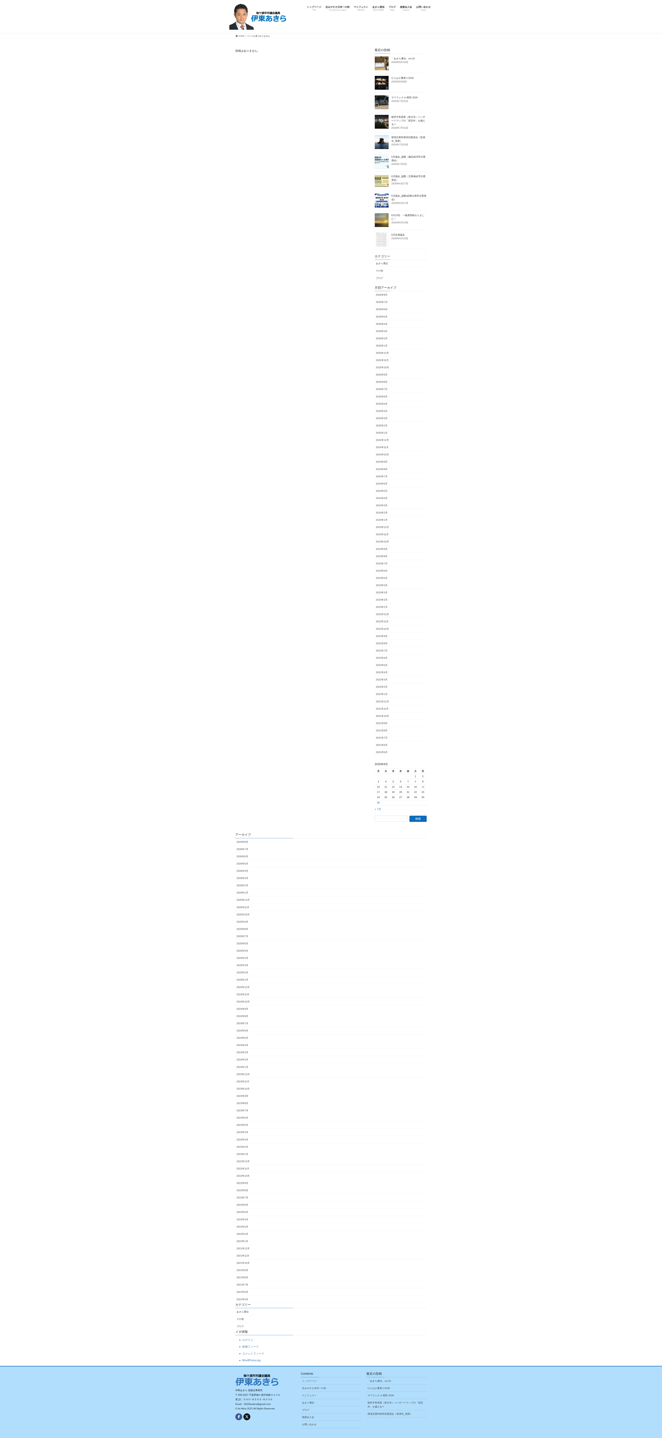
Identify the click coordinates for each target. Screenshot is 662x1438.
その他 (379, 270)
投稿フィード (250, 1346)
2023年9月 (382, 549)
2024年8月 (382, 469)
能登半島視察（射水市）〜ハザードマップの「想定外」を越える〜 (408, 121)
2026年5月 (382, 316)
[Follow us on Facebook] (238, 1416)
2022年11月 (382, 621)
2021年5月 (382, 752)
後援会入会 (308, 1417)
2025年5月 (382, 403)
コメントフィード (253, 1353)
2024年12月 (382, 440)
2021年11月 (382, 708)
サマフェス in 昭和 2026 (404, 97)
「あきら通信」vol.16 (403, 58)
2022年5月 (382, 665)
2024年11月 (382, 447)
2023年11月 (382, 534)
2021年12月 (382, 701)
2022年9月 (382, 636)
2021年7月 (382, 737)
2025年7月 (382, 389)
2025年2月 (382, 425)
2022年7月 (382, 650)
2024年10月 (382, 454)
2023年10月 (382, 541)
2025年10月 (382, 367)
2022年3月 (382, 679)
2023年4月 (382, 585)
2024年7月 (382, 476)
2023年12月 (382, 527)
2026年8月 (382, 294)
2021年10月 (382, 716)
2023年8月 (382, 556)
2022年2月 (382, 686)
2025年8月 (382, 381)
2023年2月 (382, 599)
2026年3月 (382, 331)
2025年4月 (382, 411)
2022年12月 (382, 614)
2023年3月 (382, 592)
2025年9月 (382, 374)
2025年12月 (382, 353)
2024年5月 (382, 491)
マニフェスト (309, 1395)
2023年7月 (382, 563)
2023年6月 (382, 570)
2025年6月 (382, 396)
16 (423, 786)
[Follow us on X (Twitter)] (246, 1416)
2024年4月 (382, 498)
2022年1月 (382, 694)
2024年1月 (382, 519)
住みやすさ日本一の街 (314, 1388)
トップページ (309, 1381)
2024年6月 (382, 483)
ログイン (247, 1339)
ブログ (379, 278)
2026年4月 (382, 324)
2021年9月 (382, 723)
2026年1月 (382, 345)
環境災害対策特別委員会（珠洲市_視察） (390, 1413)
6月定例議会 (398, 234)
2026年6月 (382, 309)
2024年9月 (382, 461)
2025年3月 (382, 418)
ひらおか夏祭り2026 (402, 78)
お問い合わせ (309, 1424)
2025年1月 (382, 432)
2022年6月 (382, 657)
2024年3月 (382, 505)
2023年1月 (382, 607)
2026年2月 (382, 338)
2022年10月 (382, 628)
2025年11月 (382, 360)
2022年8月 (382, 643)
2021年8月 (382, 730)
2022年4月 (382, 672)
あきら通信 (382, 263)
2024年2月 (382, 512)
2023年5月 (382, 578)
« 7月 (378, 809)
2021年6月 (382, 745)
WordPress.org (251, 1360)
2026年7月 (382, 302)
